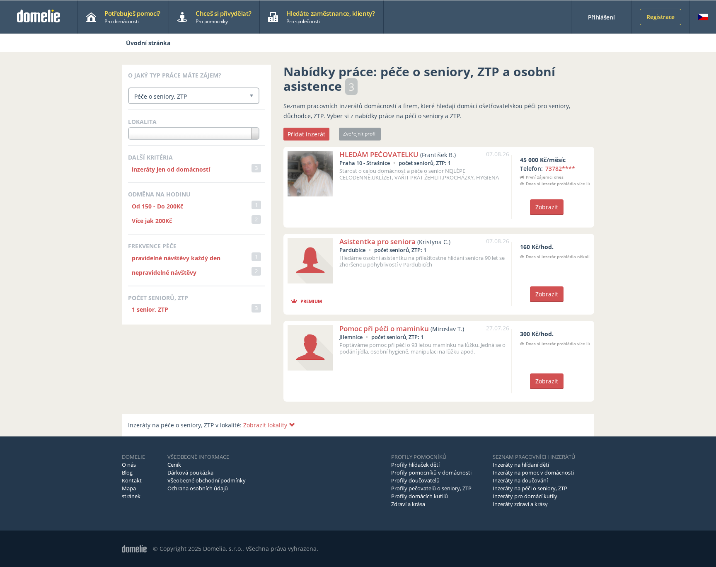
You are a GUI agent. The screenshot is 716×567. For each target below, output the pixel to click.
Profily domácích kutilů (419, 496)
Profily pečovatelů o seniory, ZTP (431, 488)
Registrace (660, 17)
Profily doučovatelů (415, 480)
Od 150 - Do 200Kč (157, 206)
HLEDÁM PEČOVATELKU (378, 154)
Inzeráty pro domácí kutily (525, 496)
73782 (560, 168)
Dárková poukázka (190, 472)
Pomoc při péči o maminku (384, 328)
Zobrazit (546, 207)
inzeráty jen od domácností (171, 169)
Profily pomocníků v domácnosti (431, 472)
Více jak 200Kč (152, 221)
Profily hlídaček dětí (415, 464)
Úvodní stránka (148, 43)
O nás (129, 464)
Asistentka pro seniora (377, 241)
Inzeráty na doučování (520, 480)
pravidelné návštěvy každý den (176, 258)
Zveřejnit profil (360, 133)
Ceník (174, 464)
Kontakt (132, 480)
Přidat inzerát (306, 134)
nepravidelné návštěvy (164, 272)
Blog (127, 472)
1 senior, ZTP (150, 309)
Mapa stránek (131, 492)
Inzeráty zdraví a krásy (520, 504)
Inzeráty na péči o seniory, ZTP (530, 488)
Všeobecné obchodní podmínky (206, 480)
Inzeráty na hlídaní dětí (521, 464)
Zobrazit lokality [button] (266, 425)
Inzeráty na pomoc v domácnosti (533, 472)
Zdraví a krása (408, 504)
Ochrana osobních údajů (197, 488)
